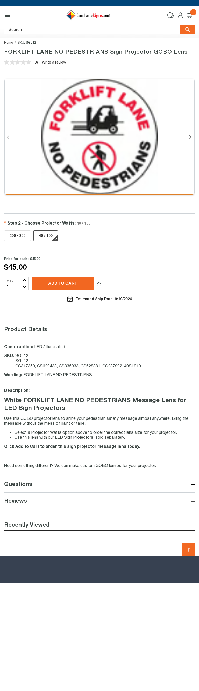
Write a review (54, 62)
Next (190, 137)
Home (8, 42)
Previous (8, 137)
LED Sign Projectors (74, 437)
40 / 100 (46, 235)
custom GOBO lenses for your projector (117, 465)
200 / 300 (17, 235)
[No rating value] (19, 62)
